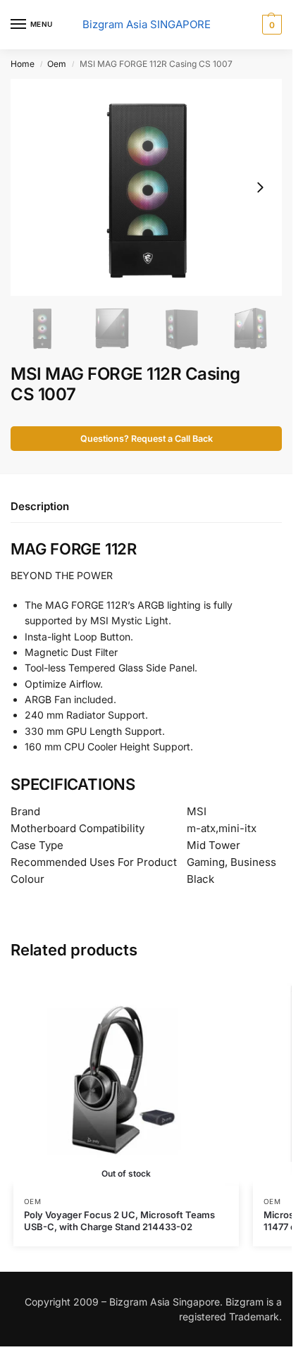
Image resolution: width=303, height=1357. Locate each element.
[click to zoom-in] (146, 187)
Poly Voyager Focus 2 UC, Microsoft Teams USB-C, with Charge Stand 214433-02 (119, 1220)
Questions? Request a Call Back (146, 438)
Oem (56, 63)
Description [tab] (40, 506)
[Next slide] (260, 187)
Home (23, 63)
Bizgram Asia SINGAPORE (146, 24)
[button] (270, 25)
